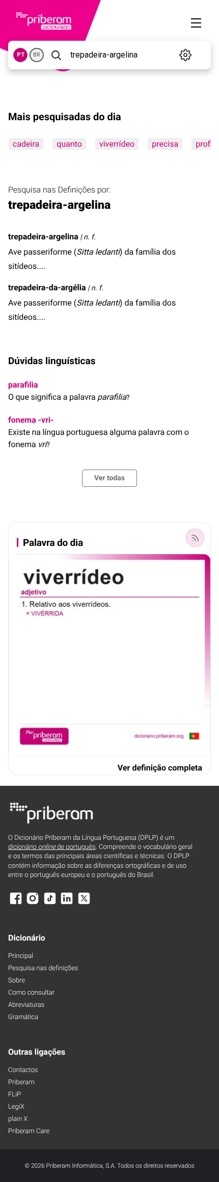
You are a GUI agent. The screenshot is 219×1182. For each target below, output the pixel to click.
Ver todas (109, 478)
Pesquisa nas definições (43, 968)
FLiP (14, 1094)
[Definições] (186, 55)
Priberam (21, 1082)
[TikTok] (50, 903)
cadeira (26, 144)
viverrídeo (116, 144)
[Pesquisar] (56, 55)
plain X (18, 1119)
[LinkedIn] (66, 903)
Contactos (23, 1070)
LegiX (16, 1107)
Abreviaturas (26, 1005)
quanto (69, 144)
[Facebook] (15, 903)
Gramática (23, 1017)
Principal (20, 956)
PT (20, 54)
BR (36, 54)
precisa (165, 144)
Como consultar (31, 993)
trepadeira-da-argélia (47, 287)
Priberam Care (28, 1131)
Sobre (16, 980)
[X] (84, 903)
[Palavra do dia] (195, 538)
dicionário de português (52, 847)
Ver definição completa (160, 768)
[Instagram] (32, 903)
